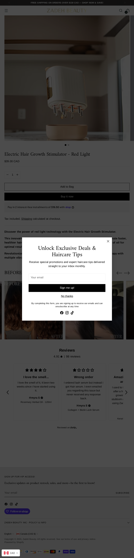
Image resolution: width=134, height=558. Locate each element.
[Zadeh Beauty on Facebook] (62, 313)
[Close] (108, 241)
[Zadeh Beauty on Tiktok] (72, 313)
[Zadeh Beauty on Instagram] (67, 313)
